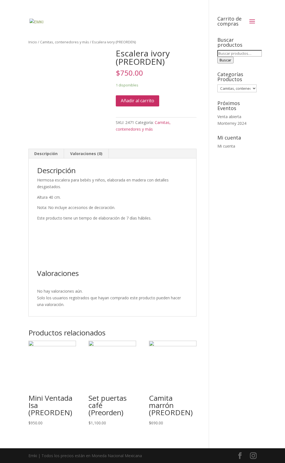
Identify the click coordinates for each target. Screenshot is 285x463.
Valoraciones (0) (86, 153)
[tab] (46, 153)
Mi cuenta (226, 146)
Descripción (46, 153)
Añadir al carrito (137, 101)
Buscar (225, 60)
